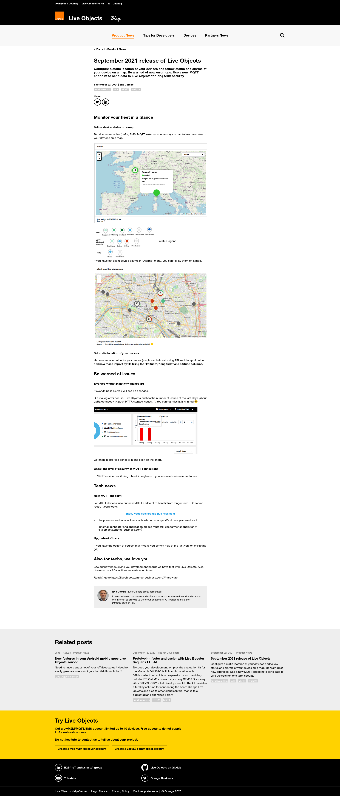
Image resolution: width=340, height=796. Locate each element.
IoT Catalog (115, 3)
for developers (103, 89)
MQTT (125, 89)
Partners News (216, 35)
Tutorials (70, 778)
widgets (136, 89)
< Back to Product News (110, 49)
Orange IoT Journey (66, 3)
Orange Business (162, 778)
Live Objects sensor (67, 676)
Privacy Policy (120, 791)
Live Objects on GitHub (166, 767)
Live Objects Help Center (71, 791)
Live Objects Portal (93, 3)
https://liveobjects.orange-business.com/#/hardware (144, 577)
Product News (123, 35)
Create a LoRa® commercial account (139, 748)
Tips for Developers (159, 35)
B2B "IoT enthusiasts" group (83, 767)
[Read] (92, 666)
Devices (189, 35)
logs (116, 89)
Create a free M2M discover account (82, 748)
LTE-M (156, 700)
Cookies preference (145, 791)
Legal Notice (99, 791)
